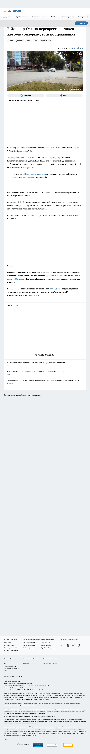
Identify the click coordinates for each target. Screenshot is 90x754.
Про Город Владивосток (48, 648)
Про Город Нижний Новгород (13, 648)
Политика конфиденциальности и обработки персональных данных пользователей (29, 716)
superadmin (77, 48)
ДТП (29, 40)
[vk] (10, 306)
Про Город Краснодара (11, 650)
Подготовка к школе (39, 17)
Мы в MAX (54, 17)
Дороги (19, 40)
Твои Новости (45, 642)
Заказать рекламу (68, 17)
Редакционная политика (50, 663)
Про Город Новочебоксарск (31, 639)
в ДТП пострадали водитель (34, 174)
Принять (81, 23)
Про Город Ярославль (48, 639)
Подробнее (41, 713)
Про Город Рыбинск (29, 645)
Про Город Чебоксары (10, 639)
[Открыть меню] (4, 11)
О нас (5, 663)
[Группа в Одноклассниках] (68, 645)
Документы (8, 17)
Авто (11, 40)
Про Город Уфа (46, 645)
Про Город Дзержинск (29, 648)
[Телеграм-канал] (25, 95)
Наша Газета (7, 642)
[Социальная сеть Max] (64, 95)
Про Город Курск (9, 645)
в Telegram (55, 288)
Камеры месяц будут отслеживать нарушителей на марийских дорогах (36, 372)
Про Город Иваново (29, 642)
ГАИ (36, 40)
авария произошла (20, 157)
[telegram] (17, 306)
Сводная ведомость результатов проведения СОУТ (11, 668)
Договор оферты (9, 659)
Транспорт (46, 40)
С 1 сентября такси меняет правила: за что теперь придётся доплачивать (37, 363)
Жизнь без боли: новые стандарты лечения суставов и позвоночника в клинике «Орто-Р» (44, 381)
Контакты (26, 663)
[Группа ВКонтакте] (62, 645)
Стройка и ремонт (22, 17)
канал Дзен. (33, 295)
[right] (87, 17)
